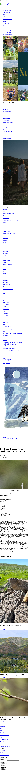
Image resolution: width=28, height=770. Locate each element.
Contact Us (2, 732)
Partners (1, 737)
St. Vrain (4, 291)
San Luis (4, 269)
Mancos (4, 275)
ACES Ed (5, 129)
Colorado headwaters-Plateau (9, 233)
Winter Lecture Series (7, 32)
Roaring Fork (5, 238)
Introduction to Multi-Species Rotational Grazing (13, 342)
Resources (5, 211)
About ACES (5, 124)
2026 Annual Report (7, 138)
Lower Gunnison (6, 244)
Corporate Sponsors (4, 739)
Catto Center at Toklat (4, 755)
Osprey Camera (6, 218)
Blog (4, 215)
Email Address (3, 761)
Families (4, 16)
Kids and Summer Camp (8, 19)
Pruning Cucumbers (7, 359)
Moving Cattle (6, 343)
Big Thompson (6, 282)
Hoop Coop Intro (6, 345)
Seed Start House (6, 361)
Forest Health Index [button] (15, 220)
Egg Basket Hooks (6, 351)
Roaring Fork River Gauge (8, 213)
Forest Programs (6, 120)
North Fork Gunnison (7, 246)
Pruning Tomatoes (6, 363)
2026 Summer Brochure (8, 25)
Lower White (5, 315)
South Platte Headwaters (8, 289)
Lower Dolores (6, 304)
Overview (5, 340)
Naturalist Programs (7, 118)
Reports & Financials (4, 735)
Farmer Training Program (8, 333)
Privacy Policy (3, 741)
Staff (1, 728)
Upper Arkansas (6, 300)
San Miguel (5, 306)
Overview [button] (5, 222)
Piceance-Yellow (6, 320)
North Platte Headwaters (8, 255)
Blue (4, 229)
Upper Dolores (6, 309)
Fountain (4, 297)
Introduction (5, 335)
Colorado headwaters (7, 231)
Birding (4, 21)
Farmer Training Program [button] (18, 333)
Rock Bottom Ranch (7, 111)
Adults (4, 14)
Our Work (5, 116)
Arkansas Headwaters (7, 295)
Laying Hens (5, 349)
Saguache (5, 266)
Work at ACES (6, 136)
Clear (4, 286)
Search (1, 1)
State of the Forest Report (8, 329)
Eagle (4, 235)
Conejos (4, 262)
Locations (5, 107)
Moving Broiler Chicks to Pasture (9, 344)
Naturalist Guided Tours (8, 27)
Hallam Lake (5, 109)
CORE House (5, 358)
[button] (7, 226)
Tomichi (4, 249)
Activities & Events (7, 10)
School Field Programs (7, 131)
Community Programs (7, 133)
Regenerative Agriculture (8, 122)
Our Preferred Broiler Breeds (9, 348)
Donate (4, 437)
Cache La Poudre (6, 284)
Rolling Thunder (6, 360)
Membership (5, 1)
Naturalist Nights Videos (8, 326)
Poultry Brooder (6, 347)
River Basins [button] (5, 224)
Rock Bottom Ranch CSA (8, 34)
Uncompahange (6, 251)
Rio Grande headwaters (7, 264)
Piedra (4, 278)
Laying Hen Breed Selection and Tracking (11, 350)
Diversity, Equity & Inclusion (9, 127)
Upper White (5, 322)
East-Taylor (5, 242)
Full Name (2, 759)
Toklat (4, 113)
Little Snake (5, 313)
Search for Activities (7, 12)
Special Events (6, 23)
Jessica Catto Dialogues (7, 30)
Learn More (5, 104)
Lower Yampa (5, 317)
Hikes (4, 331)
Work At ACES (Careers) (5, 746)
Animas (4, 273)
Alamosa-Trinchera (6, 260)
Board (1, 730)
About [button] (4, 324)
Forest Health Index (7, 220)
